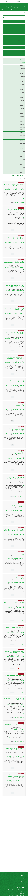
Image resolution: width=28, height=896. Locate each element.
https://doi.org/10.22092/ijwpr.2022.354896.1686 (14, 189)
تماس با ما (22, 55)
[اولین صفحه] (20, 799)
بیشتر (23, 198)
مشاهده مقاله (22, 202)
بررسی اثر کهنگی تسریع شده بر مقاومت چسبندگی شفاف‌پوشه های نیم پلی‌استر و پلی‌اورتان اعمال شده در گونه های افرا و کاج (14, 529)
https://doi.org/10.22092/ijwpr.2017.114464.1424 (14, 484)
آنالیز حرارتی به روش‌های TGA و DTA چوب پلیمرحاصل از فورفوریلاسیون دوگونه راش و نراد (14, 237)
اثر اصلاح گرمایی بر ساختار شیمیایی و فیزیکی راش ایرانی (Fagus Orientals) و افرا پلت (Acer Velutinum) (15, 358)
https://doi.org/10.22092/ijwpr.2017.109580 (15, 534)
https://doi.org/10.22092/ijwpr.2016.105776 (15, 780)
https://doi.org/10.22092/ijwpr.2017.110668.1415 (14, 510)
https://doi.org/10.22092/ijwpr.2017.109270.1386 (14, 409)
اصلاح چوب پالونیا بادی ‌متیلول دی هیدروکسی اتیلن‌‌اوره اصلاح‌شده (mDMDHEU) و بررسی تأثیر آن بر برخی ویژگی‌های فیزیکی (15, 505)
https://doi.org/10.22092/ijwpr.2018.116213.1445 (14, 362)
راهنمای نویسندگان (21, 40)
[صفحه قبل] (18, 799)
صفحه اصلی (23, 12)
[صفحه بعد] (10, 799)
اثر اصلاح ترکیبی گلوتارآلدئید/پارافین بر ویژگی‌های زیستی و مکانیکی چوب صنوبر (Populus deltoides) (14, 652)
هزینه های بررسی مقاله (20, 44)
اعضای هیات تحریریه (20, 32)
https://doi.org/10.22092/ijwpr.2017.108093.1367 (14, 433)
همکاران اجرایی (21, 36)
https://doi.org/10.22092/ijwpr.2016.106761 (15, 632)
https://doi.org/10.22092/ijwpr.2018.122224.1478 (14, 267)
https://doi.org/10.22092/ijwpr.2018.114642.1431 (14, 338)
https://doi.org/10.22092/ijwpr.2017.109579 (15, 558)
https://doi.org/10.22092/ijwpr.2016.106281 (15, 680)
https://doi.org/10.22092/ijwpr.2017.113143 (15, 458)
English (17, 1)
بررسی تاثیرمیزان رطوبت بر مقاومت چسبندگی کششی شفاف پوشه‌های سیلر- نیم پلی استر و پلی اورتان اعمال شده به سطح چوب (14, 262)
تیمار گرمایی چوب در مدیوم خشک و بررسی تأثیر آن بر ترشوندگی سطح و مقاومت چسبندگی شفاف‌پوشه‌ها (15, 775)
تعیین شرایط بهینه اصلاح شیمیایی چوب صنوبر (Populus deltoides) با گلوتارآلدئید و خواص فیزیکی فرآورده (14, 725)
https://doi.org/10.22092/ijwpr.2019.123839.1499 (14, 216)
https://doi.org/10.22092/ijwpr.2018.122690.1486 (14, 242)
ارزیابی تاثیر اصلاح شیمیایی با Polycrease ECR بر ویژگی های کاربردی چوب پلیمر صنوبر (14, 603)
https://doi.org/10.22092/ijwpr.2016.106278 (15, 704)
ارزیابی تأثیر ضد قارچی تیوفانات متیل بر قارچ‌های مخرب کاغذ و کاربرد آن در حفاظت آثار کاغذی (14, 452)
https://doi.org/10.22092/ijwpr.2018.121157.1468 (14, 290)
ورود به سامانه (11, 1)
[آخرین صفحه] (8, 799)
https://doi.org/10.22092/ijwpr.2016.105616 (15, 730)
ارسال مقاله (22, 47)
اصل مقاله (14, 202)
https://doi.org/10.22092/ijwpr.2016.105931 (15, 756)
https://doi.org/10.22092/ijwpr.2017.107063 (15, 607)
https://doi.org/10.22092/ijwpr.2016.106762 (15, 656)
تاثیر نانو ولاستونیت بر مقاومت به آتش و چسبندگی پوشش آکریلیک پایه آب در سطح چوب (14, 308)
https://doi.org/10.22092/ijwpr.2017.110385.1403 (14, 385)
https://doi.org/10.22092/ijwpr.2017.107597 (15, 582)
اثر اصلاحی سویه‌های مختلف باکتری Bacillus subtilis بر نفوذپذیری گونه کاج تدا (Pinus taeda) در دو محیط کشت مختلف (14, 750)
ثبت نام (5, 1)
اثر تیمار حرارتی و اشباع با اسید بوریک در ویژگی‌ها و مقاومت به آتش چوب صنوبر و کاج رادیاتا (14, 185)
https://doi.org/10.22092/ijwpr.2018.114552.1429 (14, 313)
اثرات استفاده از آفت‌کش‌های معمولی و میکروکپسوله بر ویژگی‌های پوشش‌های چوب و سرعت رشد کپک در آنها (15, 210)
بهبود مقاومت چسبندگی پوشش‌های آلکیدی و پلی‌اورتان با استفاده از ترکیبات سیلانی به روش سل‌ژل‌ (15, 428)
